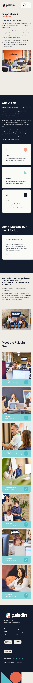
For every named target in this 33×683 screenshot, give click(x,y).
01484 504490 (8, 621)
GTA (5, 632)
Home (6, 629)
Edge (18, 629)
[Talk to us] (24, 5)
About (6, 635)
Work (18, 635)
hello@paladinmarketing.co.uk (12, 622)
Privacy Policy (19, 662)
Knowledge (20, 632)
